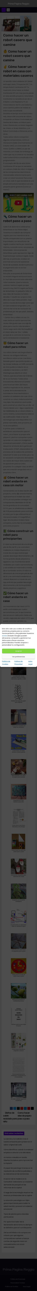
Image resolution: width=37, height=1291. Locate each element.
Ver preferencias (18, 656)
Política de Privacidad (18, 662)
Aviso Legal (30, 662)
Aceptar (18, 651)
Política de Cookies (6, 662)
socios (4, 635)
